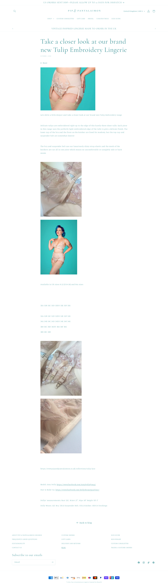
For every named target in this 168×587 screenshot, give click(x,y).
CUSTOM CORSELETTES (120, 543)
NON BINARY (116, 539)
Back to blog (86, 522)
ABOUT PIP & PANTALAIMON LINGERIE (27, 535)
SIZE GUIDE (115, 535)
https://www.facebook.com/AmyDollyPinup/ (76, 484)
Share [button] (45, 63)
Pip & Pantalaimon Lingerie (80, 582)
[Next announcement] (155, 28)
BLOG (63, 547)
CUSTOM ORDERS (68, 535)
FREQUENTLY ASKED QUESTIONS (24, 539)
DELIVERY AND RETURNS (71, 543)
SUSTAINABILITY (18, 543)
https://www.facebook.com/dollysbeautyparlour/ (77, 490)
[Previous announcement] (12, 28)
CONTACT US (17, 547)
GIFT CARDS (65, 539)
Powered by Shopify (95, 582)
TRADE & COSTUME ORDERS (121, 547)
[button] (14, 11)
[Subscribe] (52, 562)
